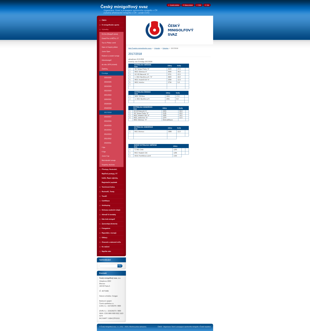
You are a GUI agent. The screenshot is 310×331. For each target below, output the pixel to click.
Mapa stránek (189, 5)
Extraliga (165, 48)
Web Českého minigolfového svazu (140, 48)
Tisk (208, 5)
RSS (199, 5)
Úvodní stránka (174, 5)
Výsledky (157, 48)
